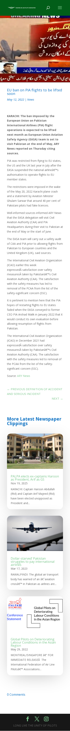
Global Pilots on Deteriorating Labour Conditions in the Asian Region (33, 642)
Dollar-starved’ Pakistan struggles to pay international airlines (32, 561)
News (30, 99)
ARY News (23, 376)
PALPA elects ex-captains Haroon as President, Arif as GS (35, 478)
